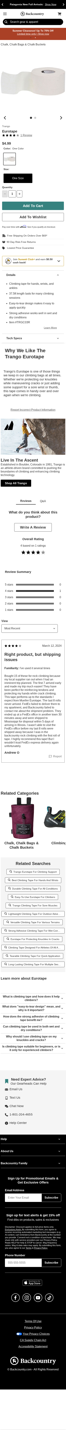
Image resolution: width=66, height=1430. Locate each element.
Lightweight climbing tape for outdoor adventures (35, 910)
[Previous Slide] (2, 4)
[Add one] (19, 193)
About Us (7, 1148)
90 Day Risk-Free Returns (20, 242)
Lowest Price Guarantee (20, 248)
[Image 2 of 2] (35, 118)
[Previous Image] (5, 118)
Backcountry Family (14, 1160)
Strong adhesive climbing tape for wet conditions (35, 927)
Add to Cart (33, 205)
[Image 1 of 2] (31, 118)
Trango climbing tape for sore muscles (35, 902)
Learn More (51, 327)
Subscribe (51, 1194)
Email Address (15, 1187)
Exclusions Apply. (13, 1226)
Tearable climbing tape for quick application (35, 952)
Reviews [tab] (26, 501)
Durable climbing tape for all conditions (35, 885)
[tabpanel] (33, 641)
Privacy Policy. (45, 1244)
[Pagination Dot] (31, 38)
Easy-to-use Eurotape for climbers (35, 893)
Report (58, 753)
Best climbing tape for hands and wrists (35, 876)
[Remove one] (5, 193)
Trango (6, 126)
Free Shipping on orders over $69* (25, 235)
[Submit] (6, 22)
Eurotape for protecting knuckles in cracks (35, 935)
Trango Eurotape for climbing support (35, 868)
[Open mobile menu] (5, 14)
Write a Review (33, 527)
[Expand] (58, 260)
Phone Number (15, 1252)
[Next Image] (61, 118)
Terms (33, 1244)
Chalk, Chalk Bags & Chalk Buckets (22, 45)
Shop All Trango (16, 483)
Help (4, 1136)
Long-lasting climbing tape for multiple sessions (35, 960)
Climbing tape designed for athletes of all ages (35, 944)
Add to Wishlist (33, 217)
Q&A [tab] (43, 501)
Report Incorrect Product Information (33, 410)
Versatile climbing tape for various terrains (35, 918)
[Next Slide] (63, 4)
